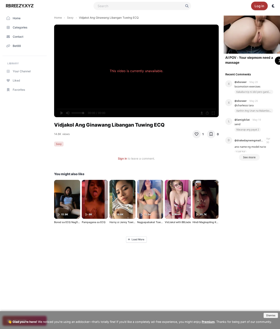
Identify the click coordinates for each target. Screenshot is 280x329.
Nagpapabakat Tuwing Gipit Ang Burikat (161, 222)
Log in (259, 6)
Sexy (70, 17)
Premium (208, 321)
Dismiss (270, 315)
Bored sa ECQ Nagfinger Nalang (73, 222)
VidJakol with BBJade (178, 222)
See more (249, 157)
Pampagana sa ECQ (94, 222)
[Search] (187, 6)
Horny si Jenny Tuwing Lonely (127, 222)
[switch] (273, 6)
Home (58, 17)
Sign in (122, 158)
